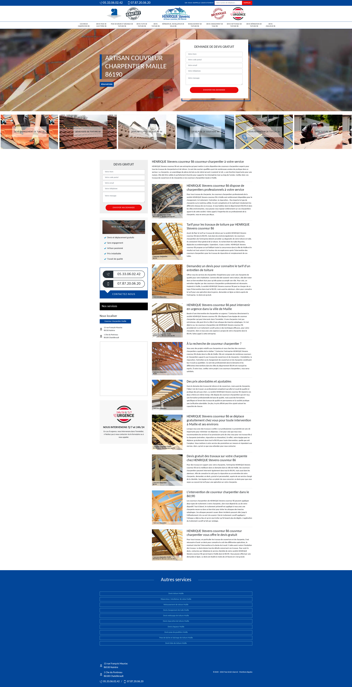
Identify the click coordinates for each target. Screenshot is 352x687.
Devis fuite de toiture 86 (142, 25)
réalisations (106, 84)
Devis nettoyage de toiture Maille (176, 616)
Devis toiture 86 (156, 25)
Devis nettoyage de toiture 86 (234, 25)
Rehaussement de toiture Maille (176, 605)
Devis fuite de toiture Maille (176, 643)
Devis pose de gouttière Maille (176, 632)
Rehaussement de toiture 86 (195, 25)
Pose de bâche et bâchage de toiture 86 (122, 25)
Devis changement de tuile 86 (214, 25)
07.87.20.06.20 (140, 3)
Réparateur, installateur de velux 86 (173, 25)
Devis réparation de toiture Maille (176, 621)
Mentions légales (245, 672)
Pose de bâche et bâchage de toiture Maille (176, 638)
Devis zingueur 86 (270, 25)
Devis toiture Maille (176, 594)
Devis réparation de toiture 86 (254, 25)
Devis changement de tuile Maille (176, 610)
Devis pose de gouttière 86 (101, 25)
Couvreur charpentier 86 (84, 25)
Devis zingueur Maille (176, 627)
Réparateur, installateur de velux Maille (176, 599)
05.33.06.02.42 (113, 3)
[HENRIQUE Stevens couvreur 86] (176, 13)
